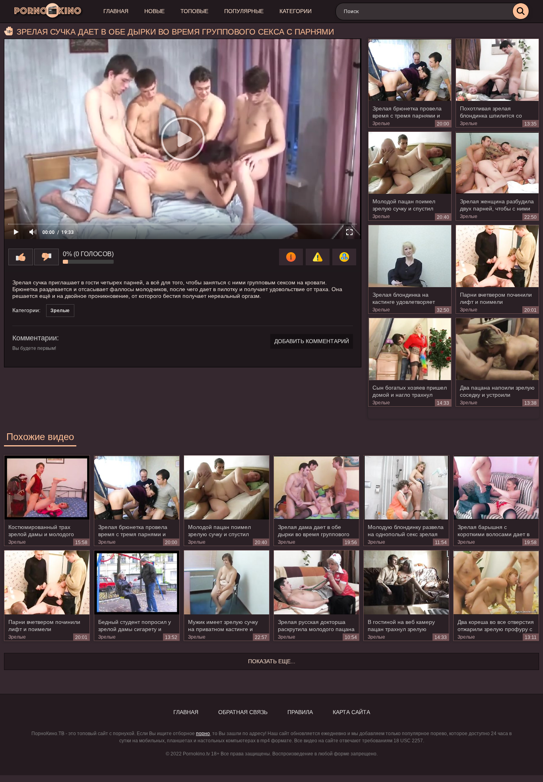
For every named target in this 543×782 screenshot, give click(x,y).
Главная (115, 11)
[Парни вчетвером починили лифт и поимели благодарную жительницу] (497, 256)
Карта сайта (351, 712)
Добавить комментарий (311, 341)
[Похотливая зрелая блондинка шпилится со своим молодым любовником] (497, 70)
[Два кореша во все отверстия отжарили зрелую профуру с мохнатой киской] (496, 582)
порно (203, 733)
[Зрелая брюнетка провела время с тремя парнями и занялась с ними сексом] (409, 70)
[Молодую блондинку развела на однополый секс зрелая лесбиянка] (406, 487)
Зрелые (381, 123)
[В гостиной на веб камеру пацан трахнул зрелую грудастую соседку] (406, 582)
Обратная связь (243, 712)
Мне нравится (20, 257)
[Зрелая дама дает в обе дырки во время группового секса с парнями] (316, 487)
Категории (295, 11)
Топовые (194, 11)
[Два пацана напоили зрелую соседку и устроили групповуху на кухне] (497, 349)
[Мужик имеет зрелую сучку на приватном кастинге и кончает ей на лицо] (226, 582)
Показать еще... (271, 661)
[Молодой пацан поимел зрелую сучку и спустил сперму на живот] (409, 163)
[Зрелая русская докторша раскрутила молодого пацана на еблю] (316, 582)
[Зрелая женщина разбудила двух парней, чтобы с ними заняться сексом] (497, 163)
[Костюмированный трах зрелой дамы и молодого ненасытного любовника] (46, 487)
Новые (154, 11)
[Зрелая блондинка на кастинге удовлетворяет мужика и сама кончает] (409, 256)
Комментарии (34, 338)
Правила (300, 712)
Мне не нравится (46, 257)
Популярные (244, 11)
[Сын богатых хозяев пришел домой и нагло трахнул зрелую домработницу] (409, 349)
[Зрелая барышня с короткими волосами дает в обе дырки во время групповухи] (496, 487)
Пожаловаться (318, 257)
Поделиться (344, 257)
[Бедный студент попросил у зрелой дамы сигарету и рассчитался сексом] (136, 582)
